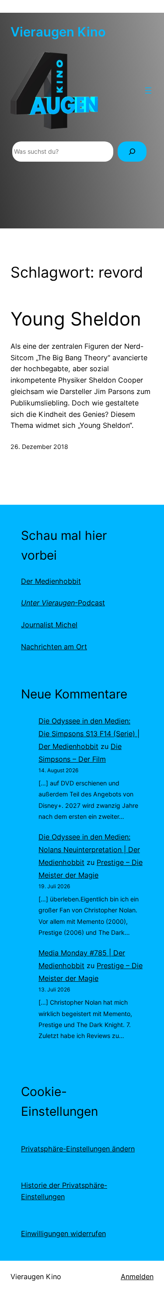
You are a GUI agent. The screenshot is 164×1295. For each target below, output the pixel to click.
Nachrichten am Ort (54, 646)
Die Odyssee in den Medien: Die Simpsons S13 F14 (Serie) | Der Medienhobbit (89, 733)
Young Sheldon (75, 319)
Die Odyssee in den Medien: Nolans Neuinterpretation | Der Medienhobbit (89, 849)
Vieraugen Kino (58, 32)
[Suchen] (132, 151)
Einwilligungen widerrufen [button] (63, 1233)
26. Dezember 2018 (39, 446)
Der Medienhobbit (51, 581)
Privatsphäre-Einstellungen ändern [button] (78, 1148)
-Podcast (63, 602)
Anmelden (137, 1276)
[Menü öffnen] (148, 90)
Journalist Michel (49, 624)
